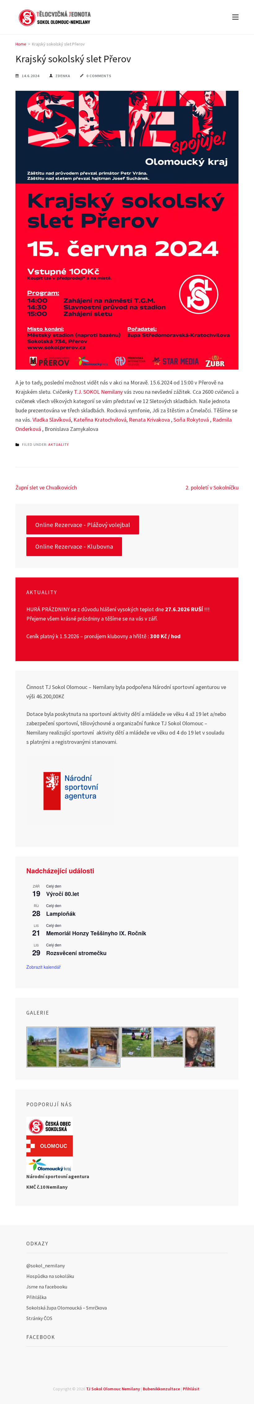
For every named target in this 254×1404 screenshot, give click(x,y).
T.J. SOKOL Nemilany (98, 391)
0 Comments (99, 75)
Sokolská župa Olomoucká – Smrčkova (66, 1308)
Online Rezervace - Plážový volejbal (82, 525)
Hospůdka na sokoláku (50, 1276)
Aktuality (58, 444)
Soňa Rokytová (191, 419)
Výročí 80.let (62, 894)
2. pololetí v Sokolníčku (212, 487)
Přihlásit (191, 1389)
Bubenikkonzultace (161, 1389)
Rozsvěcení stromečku (76, 953)
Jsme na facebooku (46, 1286)
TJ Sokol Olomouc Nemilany (113, 1389)
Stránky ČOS (39, 1318)
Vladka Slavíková (52, 419)
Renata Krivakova (149, 419)
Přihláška (36, 1297)
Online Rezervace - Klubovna (74, 546)
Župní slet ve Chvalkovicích (46, 487)
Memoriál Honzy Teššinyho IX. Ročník (96, 933)
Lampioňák (61, 914)
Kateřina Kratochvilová (99, 419)
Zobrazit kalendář (43, 967)
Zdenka (62, 75)
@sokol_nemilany (45, 1265)
